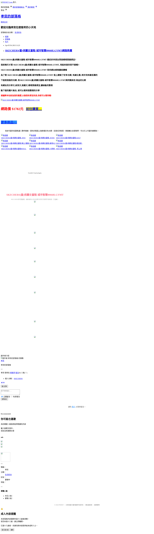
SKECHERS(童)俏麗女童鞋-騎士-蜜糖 (15, 143)
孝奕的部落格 (11, 16)
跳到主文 (4, 22)
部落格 (7, 39)
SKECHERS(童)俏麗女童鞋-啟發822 (42, 143)
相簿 (6, 37)
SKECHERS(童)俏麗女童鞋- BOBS (42, 138)
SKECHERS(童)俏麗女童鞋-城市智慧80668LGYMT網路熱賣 (38, 50)
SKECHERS (18, 378)
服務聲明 (97, 505)
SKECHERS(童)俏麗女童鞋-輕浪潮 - (69, 143)
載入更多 (4, 386)
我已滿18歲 (5, 530)
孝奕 (2, 361)
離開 (12, 530)
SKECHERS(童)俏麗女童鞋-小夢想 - (42, 149)
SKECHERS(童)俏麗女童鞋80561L (13, 149)
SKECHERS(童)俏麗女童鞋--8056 (13, 138)
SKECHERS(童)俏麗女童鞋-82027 (68, 138)
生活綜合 (18, 32)
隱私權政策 (88, 505)
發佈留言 (4, 399)
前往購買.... (34, 109)
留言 (17, 373)
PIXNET (61, 505)
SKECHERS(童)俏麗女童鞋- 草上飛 (69, 149)
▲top (3, 382)
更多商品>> (9, 122)
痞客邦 (12, 373)
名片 (6, 42)
